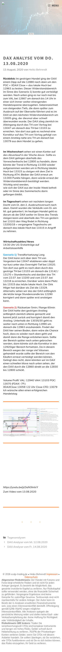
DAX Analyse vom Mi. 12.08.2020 (27, 542)
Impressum (52, 574)
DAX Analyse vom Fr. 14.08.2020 (27, 546)
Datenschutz (31, 577)
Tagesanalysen (16, 537)
